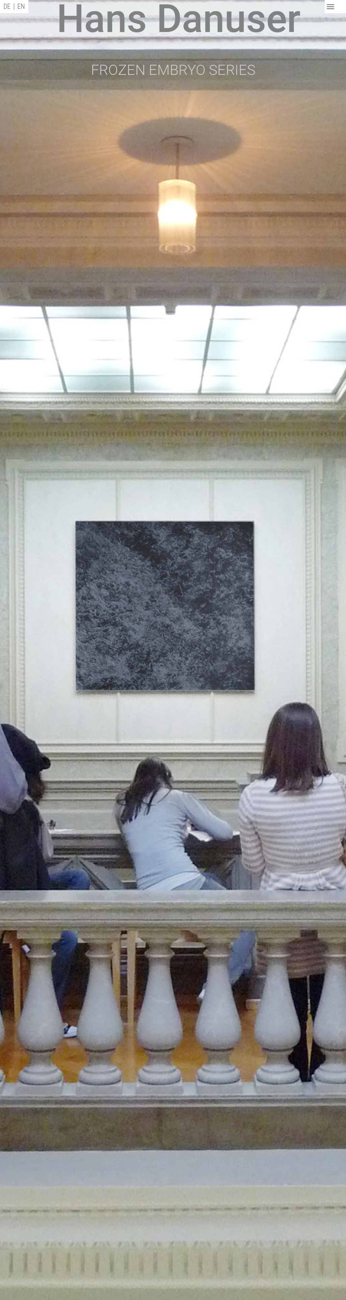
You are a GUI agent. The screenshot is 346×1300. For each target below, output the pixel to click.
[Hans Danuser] (103, 27)
